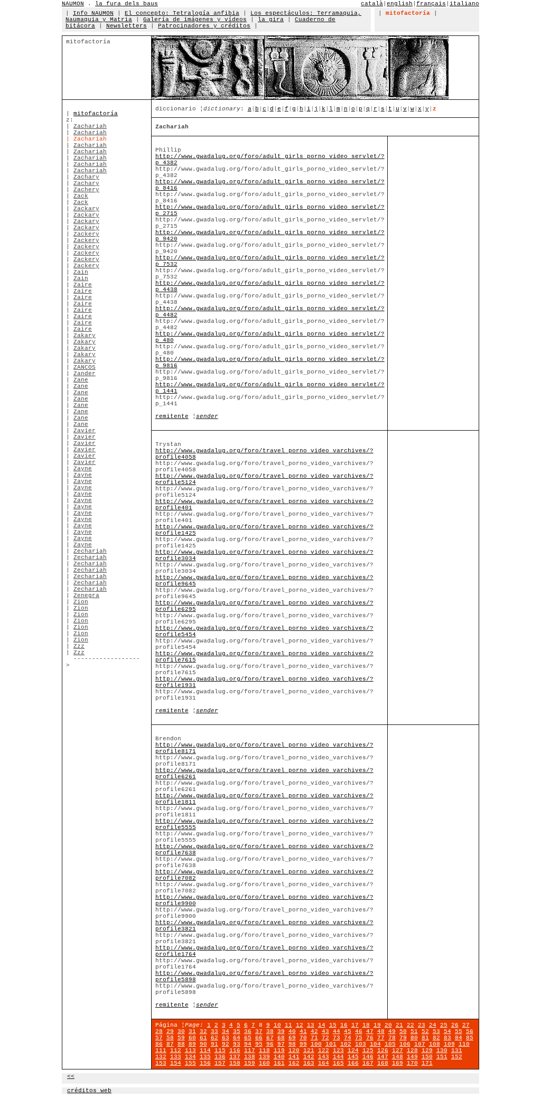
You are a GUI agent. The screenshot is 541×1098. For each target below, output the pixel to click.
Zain (80, 272)
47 (370, 1031)
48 (381, 1031)
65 (247, 1038)
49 (392, 1031)
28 (159, 1031)
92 (225, 1044)
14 (321, 1025)
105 (390, 1044)
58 (170, 1038)
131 (456, 1050)
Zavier (84, 430)
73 (336, 1038)
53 (436, 1031)
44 (336, 1031)
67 (270, 1038)
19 (377, 1025)
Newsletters (126, 26)
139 (264, 1057)
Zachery (86, 190)
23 (421, 1025)
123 (338, 1050)
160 (264, 1063)
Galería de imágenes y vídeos (195, 19)
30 (181, 1031)
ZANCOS (84, 367)
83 (447, 1038)
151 (441, 1057)
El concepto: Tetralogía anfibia (182, 13)
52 (425, 1031)
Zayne (82, 469)
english (400, 4)
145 (353, 1057)
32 (203, 1031)
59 (181, 1038)
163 (308, 1063)
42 (314, 1031)
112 (175, 1050)
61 (203, 1038)
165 (338, 1063)
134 (190, 1057)
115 (220, 1050)
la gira (271, 19)
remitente (172, 416)
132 (160, 1057)
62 (214, 1038)
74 (347, 1038)
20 (388, 1025)
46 (358, 1031)
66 (259, 1038)
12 (299, 1025)
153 (160, 1063)
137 (234, 1057)
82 (436, 1038)
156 (205, 1063)
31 (192, 1031)
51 (414, 1031)
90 (203, 1044)
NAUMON (73, 4)
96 (270, 1044)
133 (175, 1057)
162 (294, 1063)
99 (303, 1044)
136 (220, 1057)
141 (294, 1057)
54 (447, 1031)
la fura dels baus (126, 4)
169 (397, 1063)
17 (355, 1025)
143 (323, 1057)
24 (432, 1025)
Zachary (86, 177)
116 (234, 1050)
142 (308, 1057)
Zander (84, 373)
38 (270, 1031)
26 (455, 1025)
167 (368, 1063)
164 (323, 1063)
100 (316, 1044)
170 (412, 1063)
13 (310, 1025)
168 (382, 1063)
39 (281, 1031)
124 (353, 1050)
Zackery (86, 234)
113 (190, 1050)
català (372, 4)
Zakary (84, 335)
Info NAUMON (93, 13)
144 (338, 1057)
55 (458, 1031)
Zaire (82, 285)
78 (392, 1038)
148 (397, 1057)
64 (236, 1038)
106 (405, 1044)
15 (333, 1025)
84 (458, 1038)
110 (464, 1044)
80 (414, 1038)
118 (264, 1050)
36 (247, 1031)
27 (466, 1025)
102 (345, 1044)
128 (412, 1050)
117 (249, 1050)
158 (234, 1063)
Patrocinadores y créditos (204, 26)
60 (192, 1038)
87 (170, 1044)
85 (469, 1038)
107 (419, 1044)
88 (181, 1044)
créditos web (89, 1090)
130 (441, 1050)
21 (399, 1025)
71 (314, 1038)
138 (249, 1057)
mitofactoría (95, 113)
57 (159, 1038)
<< (70, 1076)
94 (247, 1044)
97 (281, 1044)
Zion (80, 602)
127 (397, 1050)
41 (303, 1031)
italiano (464, 4)
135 (205, 1057)
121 (308, 1050)
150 (427, 1057)
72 (325, 1038)
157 (220, 1063)
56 (469, 1031)
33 (214, 1031)
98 (292, 1044)
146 (368, 1057)
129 (427, 1050)
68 (281, 1038)
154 (175, 1063)
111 (160, 1050)
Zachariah (90, 126)
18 (366, 1025)
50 (403, 1031)
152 (456, 1057)
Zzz (79, 646)
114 (205, 1050)
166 (353, 1063)
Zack (80, 196)
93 (236, 1044)
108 (434, 1044)
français (431, 4)
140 (279, 1057)
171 (427, 1063)
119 (279, 1050)
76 (370, 1038)
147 (382, 1057)
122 (323, 1050)
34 (225, 1031)
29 (170, 1031)
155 (190, 1063)
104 (375, 1044)
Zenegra (86, 595)
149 (412, 1057)
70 (303, 1038)
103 (360, 1044)
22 (410, 1025)
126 (382, 1050)
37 (259, 1031)
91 (214, 1044)
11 (288, 1025)
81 (425, 1038)
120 (294, 1050)
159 (249, 1063)
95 (259, 1044)
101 (331, 1044)
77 (381, 1038)
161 (279, 1063)
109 (449, 1044)
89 (192, 1044)
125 (368, 1050)
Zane (80, 380)
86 (159, 1044)
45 (347, 1031)
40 (292, 1031)
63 (225, 1038)
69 (292, 1038)
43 (325, 1031)
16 (344, 1025)
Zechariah (90, 551)
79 (403, 1038)
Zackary (86, 209)
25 (443, 1025)
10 (277, 1025)
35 (236, 1031)
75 (358, 1038)
